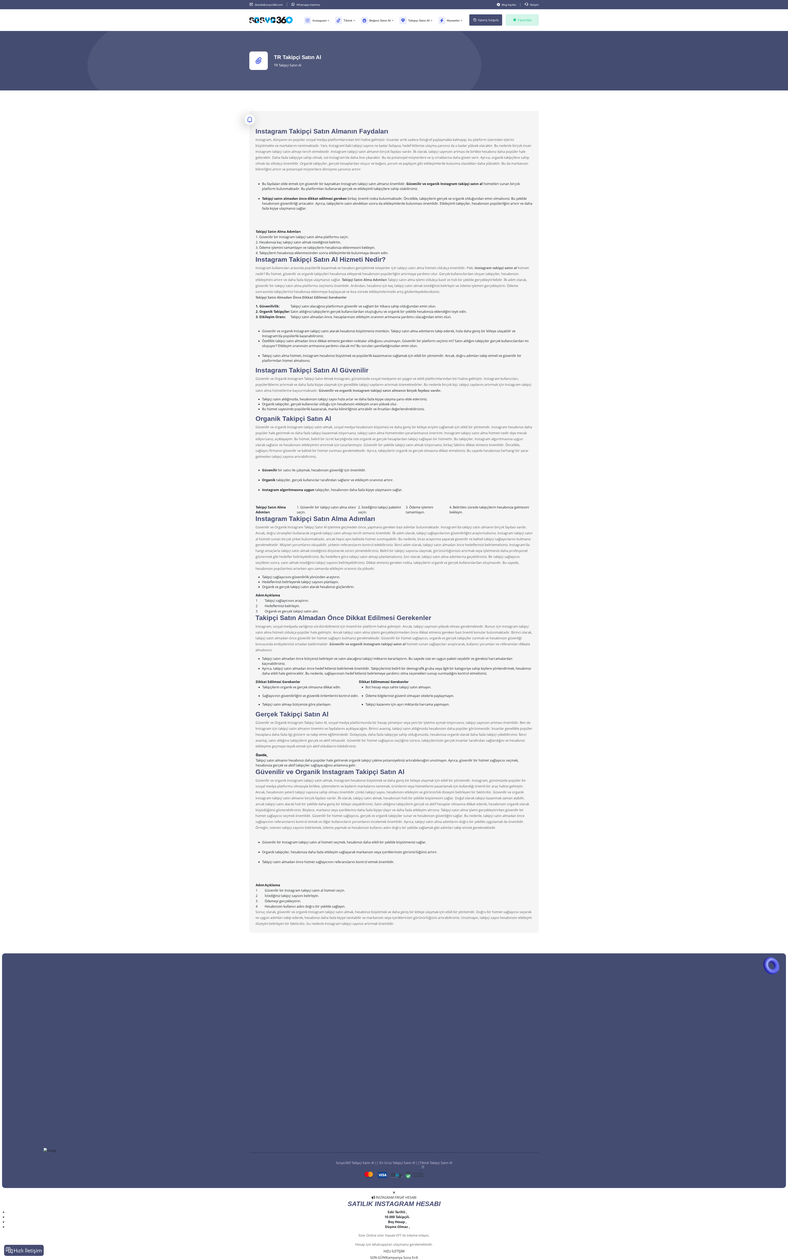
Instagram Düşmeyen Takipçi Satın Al (361, 1007)
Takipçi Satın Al (419, 20)
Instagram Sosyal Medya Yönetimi (506, 1085)
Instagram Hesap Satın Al (499, 1110)
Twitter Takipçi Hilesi (348, 1133)
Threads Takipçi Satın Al (351, 1081)
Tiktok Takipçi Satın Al (349, 1072)
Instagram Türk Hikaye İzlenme (503, 1016)
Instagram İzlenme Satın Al (500, 1067)
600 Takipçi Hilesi (346, 1107)
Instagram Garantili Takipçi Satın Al (359, 1024)
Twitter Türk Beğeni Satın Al (427, 1110)
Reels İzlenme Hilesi (495, 1119)
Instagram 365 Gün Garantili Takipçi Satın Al (360, 1053)
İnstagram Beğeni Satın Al (426, 1119)
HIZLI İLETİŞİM (394, 1251)
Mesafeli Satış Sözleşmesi (352, 1150)
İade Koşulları (343, 1141)
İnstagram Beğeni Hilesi (424, 1128)
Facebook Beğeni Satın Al (425, 1059)
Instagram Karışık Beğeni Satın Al (431, 1102)
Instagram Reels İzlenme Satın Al (505, 1007)
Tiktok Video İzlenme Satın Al (502, 1050)
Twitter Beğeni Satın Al (423, 1067)
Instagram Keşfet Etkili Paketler (504, 1102)
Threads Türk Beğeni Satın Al (428, 1033)
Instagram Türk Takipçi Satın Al (356, 1016)
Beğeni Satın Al (380, 20)
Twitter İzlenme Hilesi (496, 1128)
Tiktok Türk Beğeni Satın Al (426, 1016)
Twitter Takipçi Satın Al (350, 1042)
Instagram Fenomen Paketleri (503, 1093)
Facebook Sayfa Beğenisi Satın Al (431, 1050)
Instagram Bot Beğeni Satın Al (429, 1085)
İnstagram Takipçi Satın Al (352, 1090)
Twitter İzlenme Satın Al (498, 1033)
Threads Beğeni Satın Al (424, 1024)
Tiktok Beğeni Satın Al (422, 1007)
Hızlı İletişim (28, 1250)
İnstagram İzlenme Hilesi (499, 1136)
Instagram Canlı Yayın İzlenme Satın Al (509, 1076)
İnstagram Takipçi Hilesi (351, 1098)
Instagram (319, 20)
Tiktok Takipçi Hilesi (347, 1124)
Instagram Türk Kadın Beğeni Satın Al (434, 1076)
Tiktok (348, 20)
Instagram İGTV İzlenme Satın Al (504, 1024)
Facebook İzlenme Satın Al (500, 1042)
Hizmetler (453, 20)
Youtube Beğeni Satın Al (424, 1042)
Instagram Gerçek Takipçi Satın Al (358, 1033)
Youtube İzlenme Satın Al (499, 1059)
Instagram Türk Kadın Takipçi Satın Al (361, 1064)
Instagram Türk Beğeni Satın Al (430, 1093)
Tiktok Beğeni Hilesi (421, 1136)
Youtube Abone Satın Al (351, 1115)
